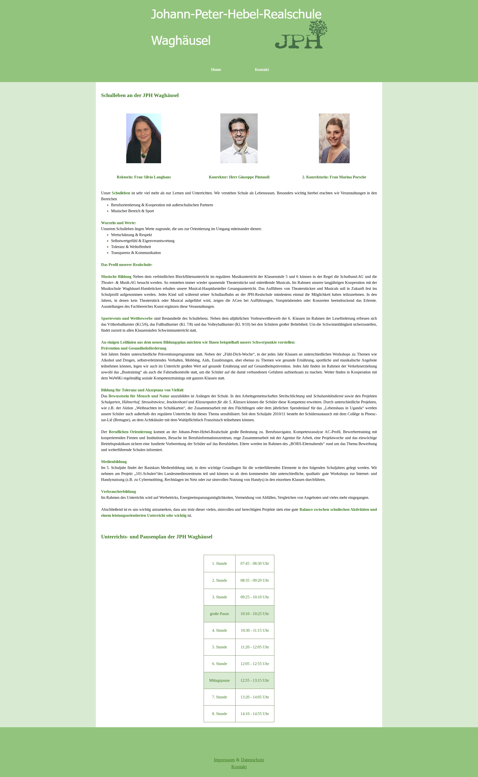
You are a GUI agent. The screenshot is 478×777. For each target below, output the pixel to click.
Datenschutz (252, 759)
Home (216, 69)
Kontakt (262, 69)
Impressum (224, 759)
